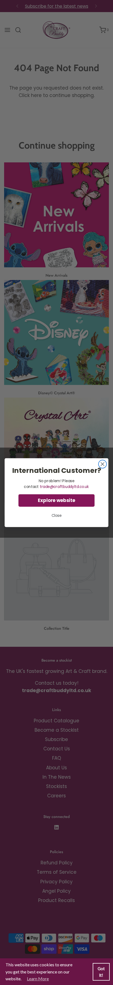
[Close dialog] (102, 464)
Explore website (56, 500)
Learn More (38, 978)
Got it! (101, 972)
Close (57, 515)
